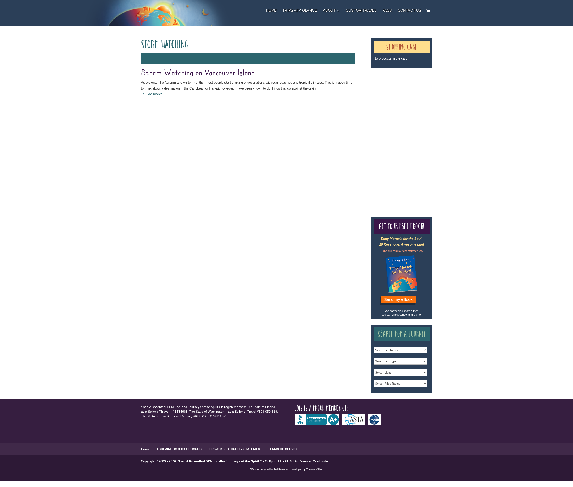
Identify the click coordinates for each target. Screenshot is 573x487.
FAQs (387, 10)
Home (271, 10)
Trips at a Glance (299, 10)
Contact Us (409, 10)
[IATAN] (376, 424)
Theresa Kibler (314, 469)
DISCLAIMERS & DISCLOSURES (179, 449)
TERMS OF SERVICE (283, 449)
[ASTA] (355, 424)
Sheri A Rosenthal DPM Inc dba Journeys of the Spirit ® (220, 461)
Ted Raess (280, 469)
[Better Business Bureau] (318, 424)
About (329, 10)
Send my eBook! (399, 299)
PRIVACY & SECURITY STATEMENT (235, 449)
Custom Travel (361, 10)
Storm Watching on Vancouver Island (198, 72)
